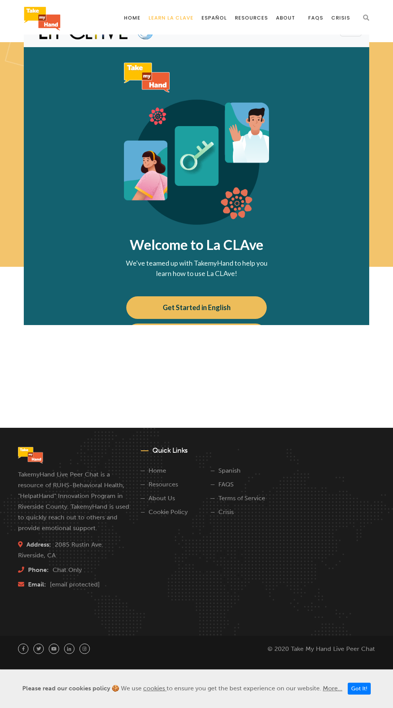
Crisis (340, 17)
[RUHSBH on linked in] (69, 649)
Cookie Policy (168, 512)
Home (132, 17)
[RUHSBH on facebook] (23, 649)
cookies (155, 688)
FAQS (226, 484)
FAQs (315, 17)
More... (332, 688)
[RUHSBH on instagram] (84, 649)
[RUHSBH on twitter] (38, 649)
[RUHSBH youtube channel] (54, 649)
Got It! (359, 688)
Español (214, 17)
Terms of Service (241, 498)
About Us (162, 498)
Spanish (229, 470)
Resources (251, 17)
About (285, 17)
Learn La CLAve (171, 17)
